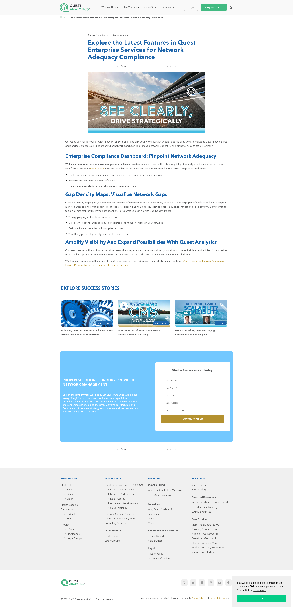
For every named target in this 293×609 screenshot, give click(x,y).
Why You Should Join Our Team (165, 490)
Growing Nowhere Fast (204, 529)
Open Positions (162, 495)
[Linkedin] (184, 582)
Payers (70, 490)
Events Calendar (157, 536)
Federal (71, 514)
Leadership (154, 514)
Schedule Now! (193, 418)
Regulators (67, 509)
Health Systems (69, 505)
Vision (70, 499)
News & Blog (199, 490)
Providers (66, 525)
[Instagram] (211, 582)
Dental (70, 494)
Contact (152, 523)
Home (63, 17)
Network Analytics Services (119, 514)
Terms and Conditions (160, 558)
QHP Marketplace (201, 512)
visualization (97, 169)
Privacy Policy (155, 554)
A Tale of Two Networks (205, 534)
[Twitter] (193, 582)
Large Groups (74, 538)
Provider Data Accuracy (204, 507)
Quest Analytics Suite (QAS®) (120, 519)
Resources (166, 7)
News (151, 519)
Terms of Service (217, 598)
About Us (149, 7)
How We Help (130, 7)
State (69, 519)
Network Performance (122, 494)
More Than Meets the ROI (206, 525)
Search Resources (201, 485)
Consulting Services (115, 523)
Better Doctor (68, 529)
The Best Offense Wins (204, 543)
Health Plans (67, 485)
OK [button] (261, 598)
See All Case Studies (203, 552)
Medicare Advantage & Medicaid (210, 503)
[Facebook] (202, 582)
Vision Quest (155, 541)
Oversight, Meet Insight (204, 538)
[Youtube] (220, 582)
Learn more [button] (259, 590)
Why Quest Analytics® (160, 509)
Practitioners (73, 534)
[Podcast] (228, 582)
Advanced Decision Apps (124, 503)
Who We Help (108, 7)
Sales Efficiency (118, 508)
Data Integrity (117, 499)
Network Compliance (122, 490)
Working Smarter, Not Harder (208, 548)
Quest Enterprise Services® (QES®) (124, 485)
